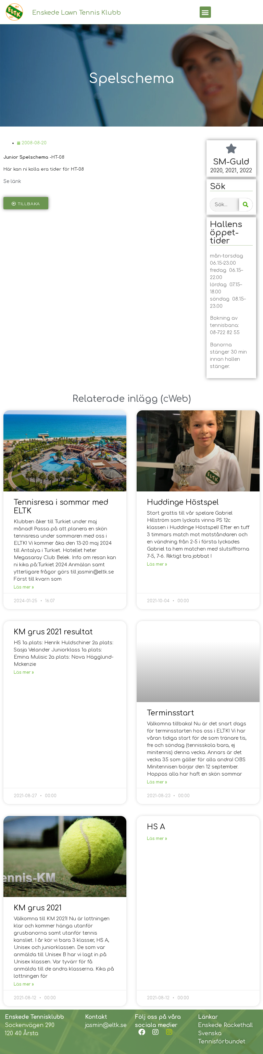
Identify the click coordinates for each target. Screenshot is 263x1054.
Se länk (12, 181)
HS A (156, 827)
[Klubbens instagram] (155, 1032)
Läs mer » (24, 587)
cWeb (175, 399)
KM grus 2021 (38, 908)
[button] (205, 12)
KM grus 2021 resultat (53, 632)
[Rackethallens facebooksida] (142, 1032)
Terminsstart (170, 713)
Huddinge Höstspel (183, 502)
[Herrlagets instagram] (169, 1032)
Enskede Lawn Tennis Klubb (76, 12)
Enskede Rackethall (225, 1025)
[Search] (245, 204)
